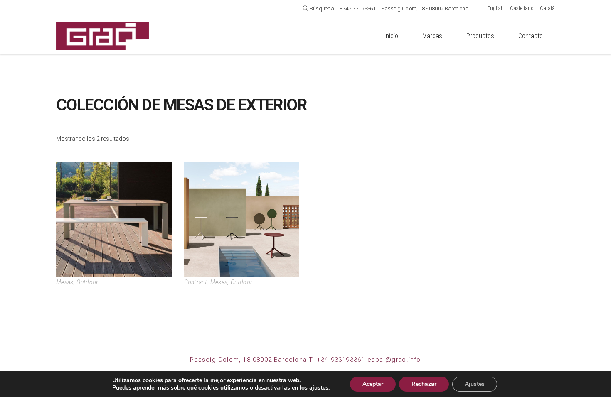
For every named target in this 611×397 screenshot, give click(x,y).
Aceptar (372, 384)
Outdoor (87, 282)
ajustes (318, 388)
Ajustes (475, 384)
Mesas (65, 282)
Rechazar (423, 384)
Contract (195, 282)
